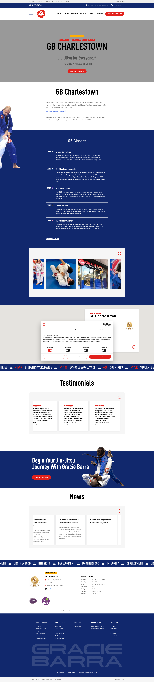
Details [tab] (77, 330)
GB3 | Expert (58, 636)
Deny (54, 356)
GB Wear (113, 626)
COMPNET (67, 1)
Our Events (114, 628)
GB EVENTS (59, 1)
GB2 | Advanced (59, 633)
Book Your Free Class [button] (115, 13)
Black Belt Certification (97, 626)
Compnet (113, 631)
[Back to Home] (41, 13)
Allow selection (77, 356)
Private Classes (59, 638)
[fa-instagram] (46, 589)
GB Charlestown (36, 5)
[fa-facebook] (50, 589)
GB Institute (114, 636)
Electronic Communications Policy (87, 672)
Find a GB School (40, 633)
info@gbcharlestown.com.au (55, 585)
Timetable (74, 13)
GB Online (113, 633)
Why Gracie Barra (41, 628)
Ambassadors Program (97, 628)
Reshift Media (121, 679)
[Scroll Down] (124, 5)
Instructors (83, 13)
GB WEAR (31, 1)
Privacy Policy (60, 672)
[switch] (68, 350)
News (92, 13)
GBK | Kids (58, 626)
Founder (38, 636)
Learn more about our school (56, 111)
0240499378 (117, 5)
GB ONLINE (39, 1)
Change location (88, 611)
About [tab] (101, 330)
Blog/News (39, 631)
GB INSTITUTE (49, 1)
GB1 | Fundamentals (60, 631)
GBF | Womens (59, 628)
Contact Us (99, 13)
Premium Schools (96, 631)
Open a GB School (120, 1)
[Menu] (32, 13)
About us (38, 626)
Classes (66, 13)
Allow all (100, 356)
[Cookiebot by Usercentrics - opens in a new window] (104, 324)
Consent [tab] (53, 330)
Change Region (71, 672)
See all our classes (52, 239)
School (59, 13)
